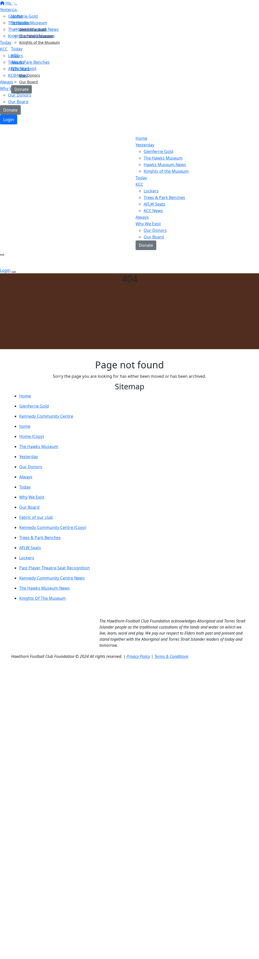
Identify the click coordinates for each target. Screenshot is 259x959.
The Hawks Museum (37, 35)
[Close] (14, 272)
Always (25, 477)
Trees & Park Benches (164, 197)
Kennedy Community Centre (46, 416)
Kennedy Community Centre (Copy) (52, 527)
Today (25, 487)
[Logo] (42, 7)
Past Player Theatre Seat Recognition (54, 568)
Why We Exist (32, 497)
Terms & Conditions (171, 656)
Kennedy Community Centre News (52, 578)
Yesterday (28, 456)
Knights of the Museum (39, 42)
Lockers (26, 558)
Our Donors (155, 230)
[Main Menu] (2, 254)
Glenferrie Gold (158, 151)
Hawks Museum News (165, 164)
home (24, 426)
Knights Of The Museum (42, 598)
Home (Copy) (31, 436)
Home (25, 396)
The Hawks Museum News (44, 588)
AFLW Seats (30, 547)
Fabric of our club (36, 517)
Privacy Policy (138, 656)
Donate (10, 110)
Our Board (29, 507)
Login (8, 119)
